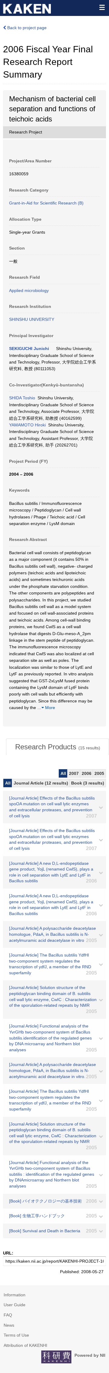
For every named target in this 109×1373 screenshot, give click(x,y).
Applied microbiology (29, 290)
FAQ (8, 1315)
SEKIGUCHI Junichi (29, 348)
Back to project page (26, 27)
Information (14, 1294)
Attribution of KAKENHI (25, 1345)
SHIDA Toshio (22, 397)
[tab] (57, 747)
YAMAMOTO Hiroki (27, 424)
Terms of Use (16, 1335)
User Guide (14, 1304)
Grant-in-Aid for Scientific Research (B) (46, 203)
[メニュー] (101, 7)
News (9, 1325)
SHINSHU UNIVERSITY (31, 319)
